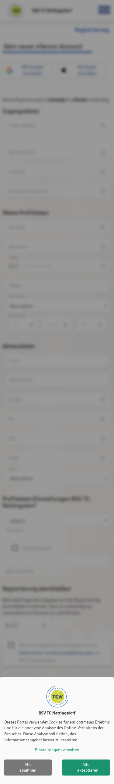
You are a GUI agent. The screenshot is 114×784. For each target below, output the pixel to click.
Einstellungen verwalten (57, 750)
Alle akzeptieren (87, 767)
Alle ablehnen (27, 767)
